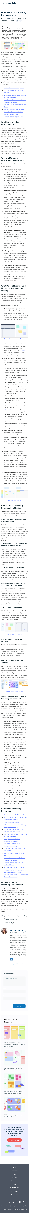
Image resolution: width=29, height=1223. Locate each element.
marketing (7, 915)
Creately (22, 350)
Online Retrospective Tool (11, 822)
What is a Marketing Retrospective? (14, 88)
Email (4, 995)
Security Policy (23, 1206)
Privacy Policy (14, 1206)
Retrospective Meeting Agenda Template (14, 338)
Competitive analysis (11, 410)
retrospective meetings (11, 919)
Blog (14, 1184)
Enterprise (14, 1191)
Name (4, 988)
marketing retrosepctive (20, 915)
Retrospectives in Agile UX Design (14, 867)
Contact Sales (14, 1194)
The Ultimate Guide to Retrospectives (15, 815)
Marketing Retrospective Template (14, 109)
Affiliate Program (14, 1188)
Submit (19, 1006)
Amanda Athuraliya (11, 18)
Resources (3, 8)
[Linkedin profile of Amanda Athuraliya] (11, 959)
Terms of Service (5, 1206)
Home (14, 1167)
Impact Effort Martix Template (14, 634)
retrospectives (9, 922)
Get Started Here (14, 1140)
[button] (24, 3)
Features (14, 1177)
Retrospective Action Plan (14, 500)
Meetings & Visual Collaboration (13, 8)
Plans (14, 1174)
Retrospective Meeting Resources (13, 116)
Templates (14, 1181)
